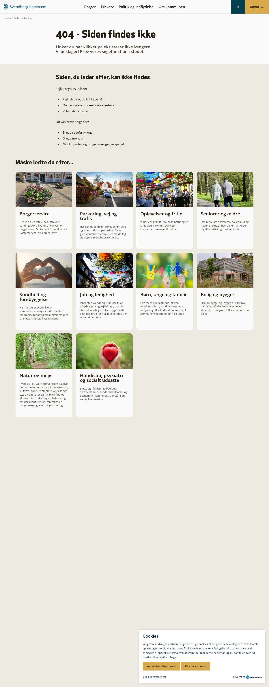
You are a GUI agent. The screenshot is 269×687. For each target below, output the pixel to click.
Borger (90, 6)
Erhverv (107, 6)
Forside (7, 17)
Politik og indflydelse (136, 6)
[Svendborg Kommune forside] (24, 6)
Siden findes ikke (23, 17)
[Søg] (238, 7)
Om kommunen (172, 6)
